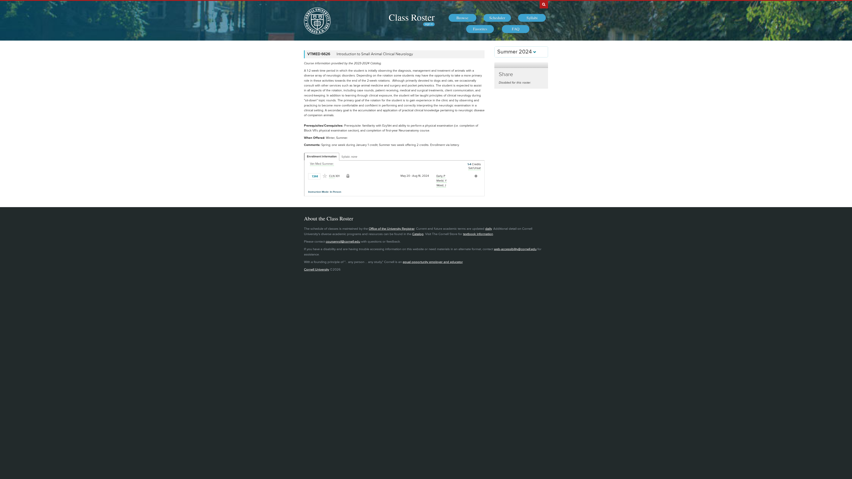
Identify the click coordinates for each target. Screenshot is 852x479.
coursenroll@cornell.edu (343, 242)
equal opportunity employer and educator (433, 262)
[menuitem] (462, 18)
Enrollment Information (322, 156)
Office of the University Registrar (391, 229)
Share (506, 74)
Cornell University (316, 269)
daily (488, 229)
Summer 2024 (515, 51)
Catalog (418, 234)
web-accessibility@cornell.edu (515, 249)
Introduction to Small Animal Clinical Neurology (375, 54)
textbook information (478, 234)
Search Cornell (544, 4)
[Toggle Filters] (521, 65)
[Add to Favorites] (324, 175)
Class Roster (412, 17)
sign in (429, 24)
